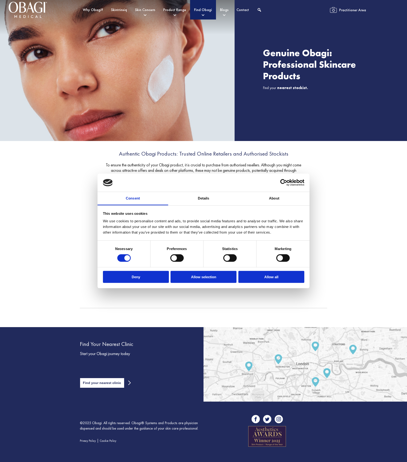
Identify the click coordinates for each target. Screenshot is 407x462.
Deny (136, 277)
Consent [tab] (133, 198)
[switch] (177, 258)
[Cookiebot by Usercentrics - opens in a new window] (283, 182)
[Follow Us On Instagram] (279, 419)
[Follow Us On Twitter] (267, 419)
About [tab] (274, 198)
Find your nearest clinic (102, 383)
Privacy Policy (88, 440)
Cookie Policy (108, 440)
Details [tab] (203, 198)
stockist (300, 87)
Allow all (271, 277)
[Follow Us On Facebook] (256, 419)
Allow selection (203, 277)
